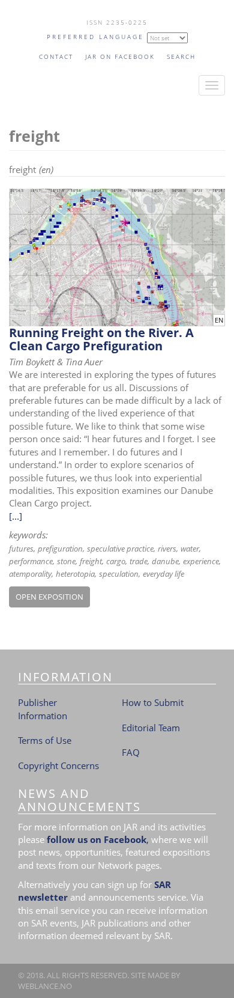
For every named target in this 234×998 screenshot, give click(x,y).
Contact (56, 56)
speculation (119, 573)
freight (91, 561)
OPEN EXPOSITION (49, 596)
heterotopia (75, 573)
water (190, 548)
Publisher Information (42, 708)
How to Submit (153, 702)
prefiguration (60, 548)
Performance (31, 561)
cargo (115, 561)
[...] (15, 516)
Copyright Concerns (58, 765)
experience (201, 561)
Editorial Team (151, 728)
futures (21, 548)
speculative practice (120, 548)
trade (139, 561)
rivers (167, 548)
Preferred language (95, 36)
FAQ (131, 752)
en (219, 320)
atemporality (30, 573)
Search (181, 56)
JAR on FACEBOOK (120, 56)
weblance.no (45, 986)
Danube (165, 561)
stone (66, 561)
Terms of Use (44, 740)
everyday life (163, 573)
